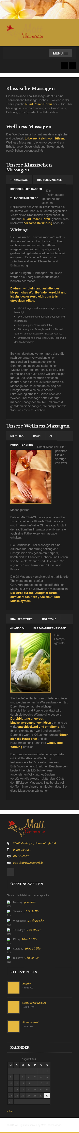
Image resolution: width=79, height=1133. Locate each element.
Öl (51, 436)
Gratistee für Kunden (34, 1002)
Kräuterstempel (22, 619)
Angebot (26, 983)
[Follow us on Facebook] (64, 65)
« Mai (10, 1111)
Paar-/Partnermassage (49, 628)
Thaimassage (19, 180)
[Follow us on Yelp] (72, 65)
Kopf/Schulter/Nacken (26, 189)
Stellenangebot (30, 1022)
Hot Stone (49, 619)
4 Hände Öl (17, 628)
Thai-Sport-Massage (24, 198)
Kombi (37, 436)
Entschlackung (21, 445)
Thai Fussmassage (49, 180)
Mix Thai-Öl (17, 436)
